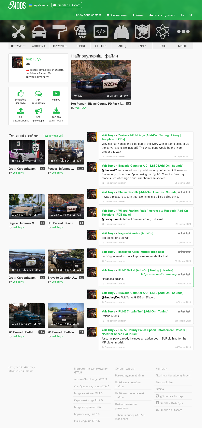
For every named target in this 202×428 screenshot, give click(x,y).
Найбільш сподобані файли (128, 384)
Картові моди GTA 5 (87, 414)
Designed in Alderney (21, 367)
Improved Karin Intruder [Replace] (141, 252)
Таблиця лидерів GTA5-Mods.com (130, 417)
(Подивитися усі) (52, 135)
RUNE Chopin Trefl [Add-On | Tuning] (143, 311)
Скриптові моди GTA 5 (88, 400)
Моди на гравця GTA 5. (89, 407)
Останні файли (125, 368)
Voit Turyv (33, 58)
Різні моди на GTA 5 (87, 421)
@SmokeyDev (111, 297)
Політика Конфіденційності (173, 375)
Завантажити (118, 15)
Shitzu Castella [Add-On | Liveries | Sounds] (148, 192)
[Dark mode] (182, 15)
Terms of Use (164, 382)
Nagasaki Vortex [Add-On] (135, 233)
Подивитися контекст (115, 156)
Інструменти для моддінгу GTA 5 (91, 370)
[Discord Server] (28, 63)
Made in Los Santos (20, 371)
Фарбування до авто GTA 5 (91, 386)
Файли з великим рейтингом (126, 406)
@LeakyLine (110, 219)
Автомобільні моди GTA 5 (90, 379)
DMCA (160, 389)
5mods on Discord (170, 410)
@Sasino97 (109, 170)
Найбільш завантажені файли (129, 395)
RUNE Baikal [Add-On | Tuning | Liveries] (145, 270)
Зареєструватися (164, 15)
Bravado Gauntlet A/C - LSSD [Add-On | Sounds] (150, 165)
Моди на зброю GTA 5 (88, 393)
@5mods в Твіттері (171, 396)
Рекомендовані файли (129, 375)
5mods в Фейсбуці (171, 403)
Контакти (161, 368)
